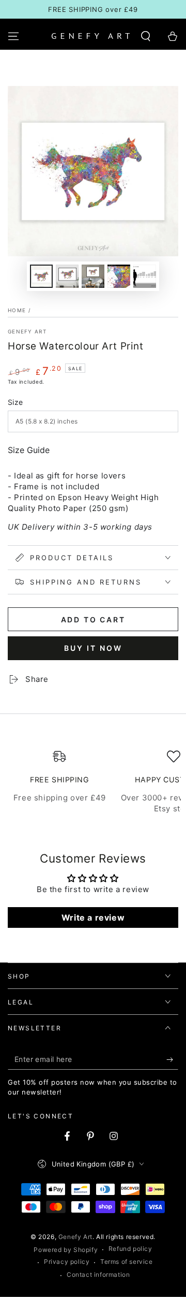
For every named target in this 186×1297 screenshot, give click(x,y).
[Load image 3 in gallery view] (93, 276)
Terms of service (126, 1261)
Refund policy (130, 1248)
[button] (145, 36)
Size (15, 402)
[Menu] (13, 36)
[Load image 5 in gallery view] (144, 276)
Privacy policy (66, 1261)
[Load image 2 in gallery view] (67, 276)
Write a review (93, 917)
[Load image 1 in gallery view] (41, 276)
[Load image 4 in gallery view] (118, 276)
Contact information (98, 1274)
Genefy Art (27, 331)
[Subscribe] (172, 1059)
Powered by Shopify (66, 1250)
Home (17, 310)
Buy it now (93, 648)
